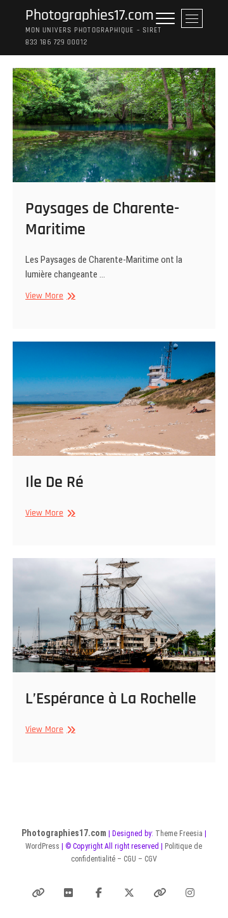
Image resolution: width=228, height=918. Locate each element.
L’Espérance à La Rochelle (110, 698)
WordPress (42, 846)
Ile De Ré (54, 482)
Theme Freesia (179, 833)
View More (48, 296)
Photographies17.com (89, 15)
